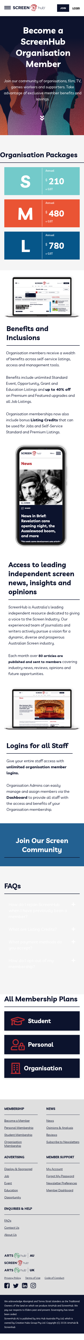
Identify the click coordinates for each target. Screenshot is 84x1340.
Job (6, 1176)
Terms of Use (32, 1277)
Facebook (7, 1285)
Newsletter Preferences (61, 1183)
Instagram (33, 1285)
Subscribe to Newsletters (62, 1142)
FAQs (7, 1220)
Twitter (16, 1285)
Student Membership (18, 1135)
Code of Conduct (54, 1277)
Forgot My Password (60, 1176)
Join (63, 8)
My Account (54, 1169)
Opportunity (12, 1197)
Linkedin (24, 1285)
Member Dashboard (59, 1190)
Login (76, 8)
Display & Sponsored (18, 1169)
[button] (73, 904)
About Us (10, 1235)
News (50, 1121)
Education (11, 1190)
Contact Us (11, 1228)
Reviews (51, 1135)
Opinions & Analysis (59, 1128)
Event (8, 1183)
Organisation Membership (13, 1144)
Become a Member (17, 1121)
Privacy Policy (12, 1277)
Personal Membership (18, 1128)
